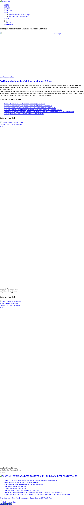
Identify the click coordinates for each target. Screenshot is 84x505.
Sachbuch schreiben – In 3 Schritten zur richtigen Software (26, 81)
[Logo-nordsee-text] (5, 1)
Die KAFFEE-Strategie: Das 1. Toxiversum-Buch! (21, 482)
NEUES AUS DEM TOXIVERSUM (61, 476)
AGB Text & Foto (45, 498)
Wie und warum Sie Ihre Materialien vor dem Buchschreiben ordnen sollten (30, 108)
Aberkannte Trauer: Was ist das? (15, 488)
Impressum (24, 498)
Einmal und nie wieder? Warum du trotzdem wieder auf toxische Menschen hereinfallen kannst (37, 494)
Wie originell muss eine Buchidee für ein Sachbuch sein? (24, 114)
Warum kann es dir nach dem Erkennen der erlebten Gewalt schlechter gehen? (31, 480)
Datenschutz (34, 498)
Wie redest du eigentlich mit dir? (15, 486)
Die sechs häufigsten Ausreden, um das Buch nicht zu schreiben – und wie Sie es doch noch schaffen (39, 112)
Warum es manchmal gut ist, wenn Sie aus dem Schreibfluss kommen (28, 106)
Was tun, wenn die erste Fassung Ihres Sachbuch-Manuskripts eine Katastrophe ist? (33, 110)
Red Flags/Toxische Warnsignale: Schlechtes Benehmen (23, 484)
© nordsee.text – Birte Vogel (10, 498)
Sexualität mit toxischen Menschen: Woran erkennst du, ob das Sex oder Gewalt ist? (33, 492)
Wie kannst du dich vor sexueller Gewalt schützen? (22, 490)
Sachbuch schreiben (7, 77)
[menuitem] (44, 5)
